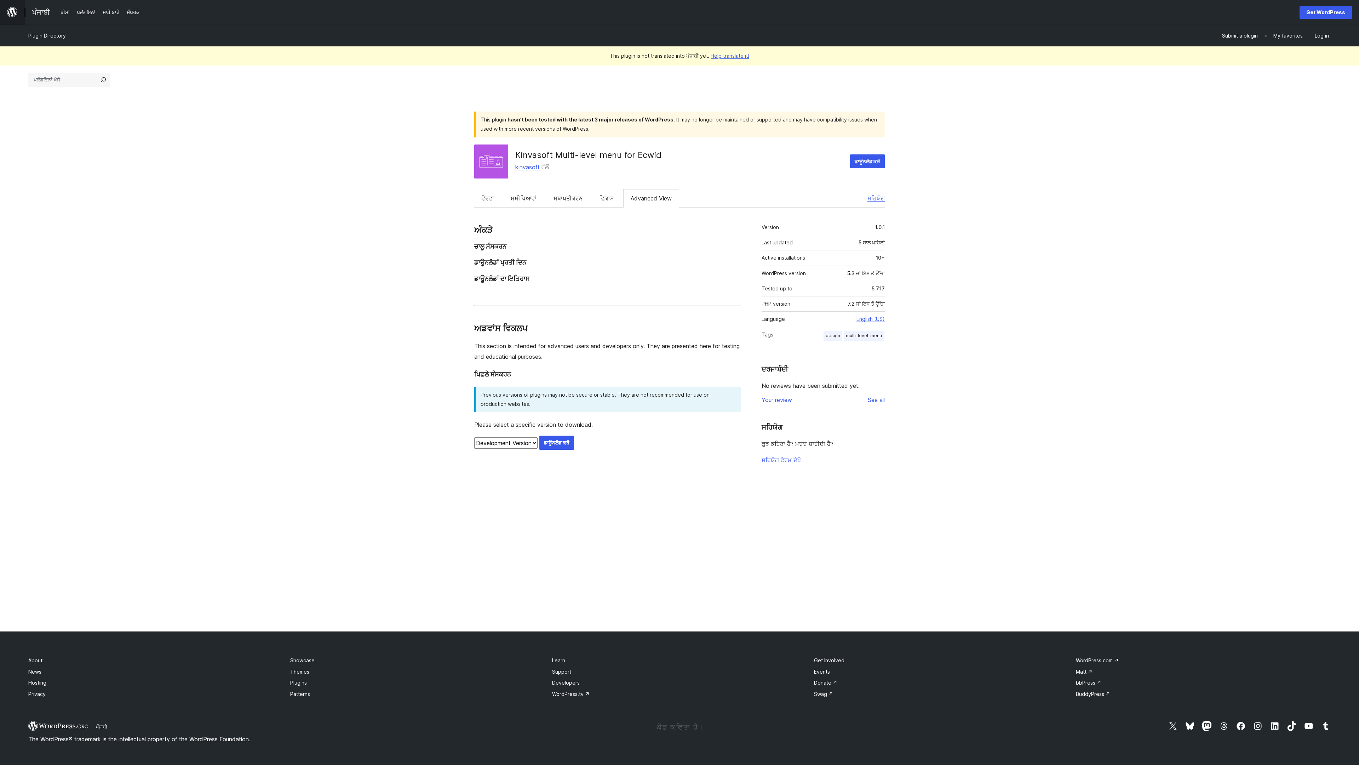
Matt (1084, 672)
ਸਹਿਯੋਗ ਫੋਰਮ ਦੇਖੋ (781, 460)
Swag (823, 694)
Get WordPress (1325, 12)
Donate (825, 683)
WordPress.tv (571, 694)
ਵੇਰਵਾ (488, 198)
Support (561, 672)
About (35, 660)
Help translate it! (730, 56)
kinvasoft (527, 167)
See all (876, 399)
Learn (558, 660)
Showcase (302, 660)
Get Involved (829, 660)
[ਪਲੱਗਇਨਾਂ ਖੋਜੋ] (103, 80)
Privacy (37, 694)
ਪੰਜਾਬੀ (101, 727)
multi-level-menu (864, 335)
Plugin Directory (47, 36)
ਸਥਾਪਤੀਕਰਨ (568, 198)
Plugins (298, 683)
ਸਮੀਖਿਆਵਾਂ (524, 198)
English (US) (870, 319)
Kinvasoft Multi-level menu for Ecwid (588, 155)
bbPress (1088, 683)
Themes (299, 672)
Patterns (300, 694)
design (833, 335)
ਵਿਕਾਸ (606, 198)
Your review (777, 399)
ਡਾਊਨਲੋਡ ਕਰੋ (867, 161)
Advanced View (651, 198)
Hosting (37, 683)
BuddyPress (1093, 694)
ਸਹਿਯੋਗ (876, 198)
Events (822, 672)
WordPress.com (1097, 660)
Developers (566, 683)
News (34, 672)
